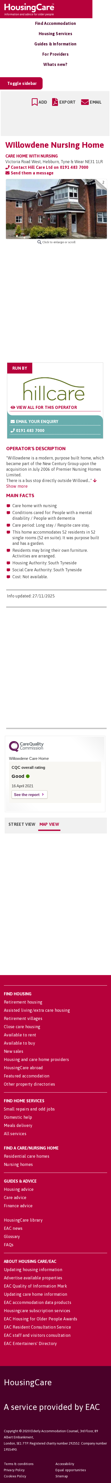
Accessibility (65, 1464)
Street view (22, 824)
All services (15, 1133)
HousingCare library (23, 1220)
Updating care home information (35, 1294)
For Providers (55, 54)
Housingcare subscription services (37, 1310)
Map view (49, 824)
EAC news (13, 1228)
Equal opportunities (71, 1470)
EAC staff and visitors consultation (37, 1335)
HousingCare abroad (23, 1067)
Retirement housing (23, 1002)
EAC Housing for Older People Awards (40, 1319)
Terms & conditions (19, 1464)
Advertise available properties (33, 1277)
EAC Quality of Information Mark (35, 1286)
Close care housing (22, 1026)
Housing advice (19, 1189)
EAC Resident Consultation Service (37, 1327)
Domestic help (18, 1117)
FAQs (8, 1244)
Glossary (12, 1236)
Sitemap (62, 1476)
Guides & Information (55, 44)
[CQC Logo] (26, 751)
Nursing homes (18, 1164)
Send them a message (31, 173)
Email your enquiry (36, 421)
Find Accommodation (55, 23)
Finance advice (18, 1205)
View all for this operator (46, 407)
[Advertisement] (55, 303)
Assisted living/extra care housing (37, 1010)
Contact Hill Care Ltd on (49, 167)
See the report (26, 794)
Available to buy (19, 1043)
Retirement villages (23, 1018)
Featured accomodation (27, 1076)
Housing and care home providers (36, 1059)
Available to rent (20, 1035)
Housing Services (55, 33)
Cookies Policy (15, 1476)
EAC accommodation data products (37, 1302)
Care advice (15, 1197)
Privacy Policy (14, 1470)
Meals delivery (18, 1125)
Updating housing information (33, 1269)
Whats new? (55, 64)
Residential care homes (26, 1156)
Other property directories (29, 1084)
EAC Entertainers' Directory (30, 1343)
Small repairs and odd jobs (29, 1109)
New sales (13, 1051)
